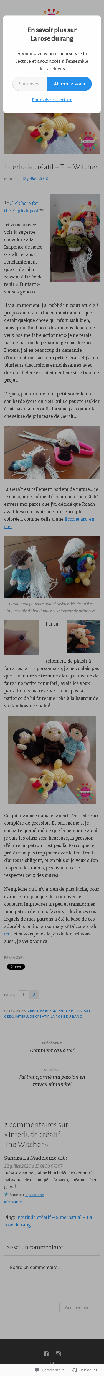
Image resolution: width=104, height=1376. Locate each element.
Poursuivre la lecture (52, 99)
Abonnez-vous (69, 84)
